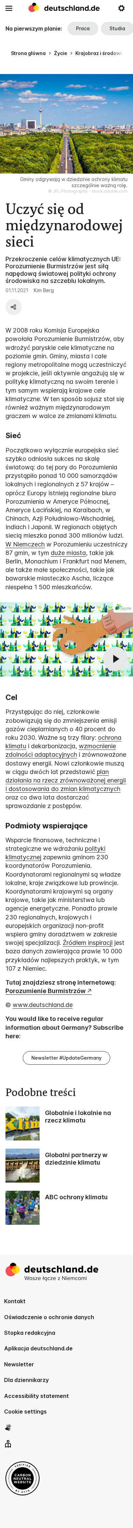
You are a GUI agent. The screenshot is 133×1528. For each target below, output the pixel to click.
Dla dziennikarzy (26, 1380)
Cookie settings (25, 1411)
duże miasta (68, 552)
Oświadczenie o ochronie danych (49, 1317)
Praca (83, 28)
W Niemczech (25, 544)
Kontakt (15, 1301)
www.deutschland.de (43, 1004)
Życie (60, 53)
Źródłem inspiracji (88, 942)
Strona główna (28, 53)
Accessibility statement (36, 1395)
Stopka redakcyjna (29, 1332)
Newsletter (19, 1364)
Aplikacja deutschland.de (38, 1348)
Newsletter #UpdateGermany (66, 1058)
